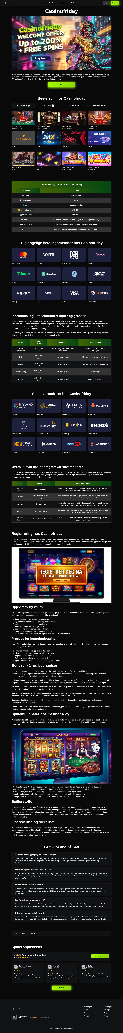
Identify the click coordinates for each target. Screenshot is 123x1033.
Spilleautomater (98, 105)
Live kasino (47, 105)
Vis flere (61, 987)
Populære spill (22, 105)
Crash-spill (72, 105)
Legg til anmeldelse (100, 956)
